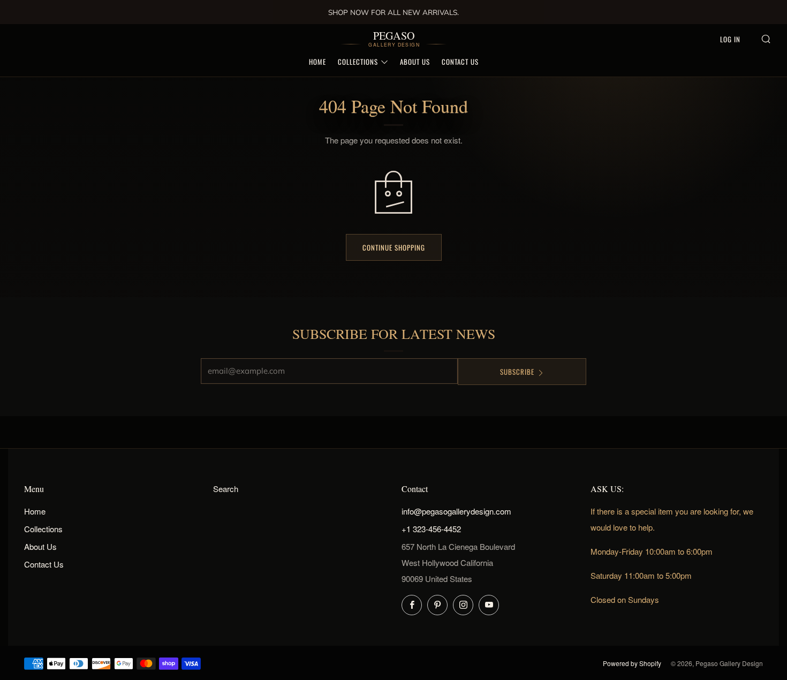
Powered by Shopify (632, 663)
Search (225, 488)
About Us (415, 61)
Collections (358, 61)
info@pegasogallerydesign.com (456, 511)
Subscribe (517, 371)
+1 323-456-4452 (431, 528)
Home (317, 61)
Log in (730, 39)
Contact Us (460, 61)
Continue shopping (393, 247)
